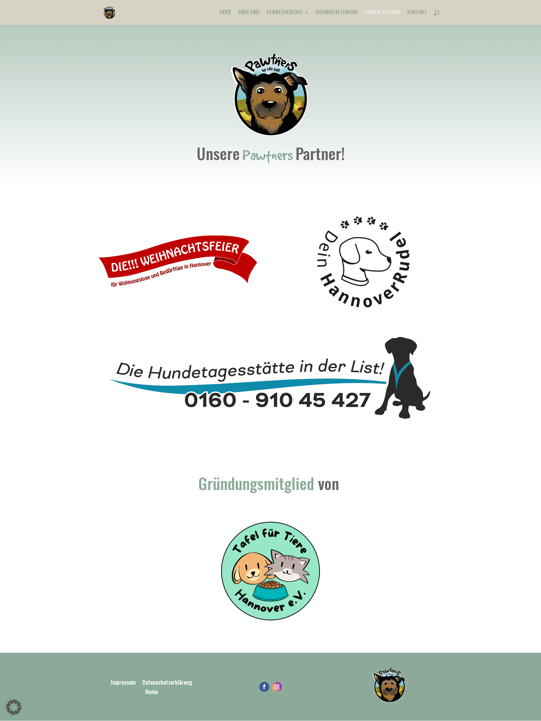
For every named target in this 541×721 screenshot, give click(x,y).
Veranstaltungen (337, 12)
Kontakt (417, 12)
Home (225, 12)
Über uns (249, 12)
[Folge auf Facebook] (264, 687)
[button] (14, 707)
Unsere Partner (383, 12)
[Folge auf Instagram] (277, 687)
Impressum (123, 683)
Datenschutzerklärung (167, 683)
